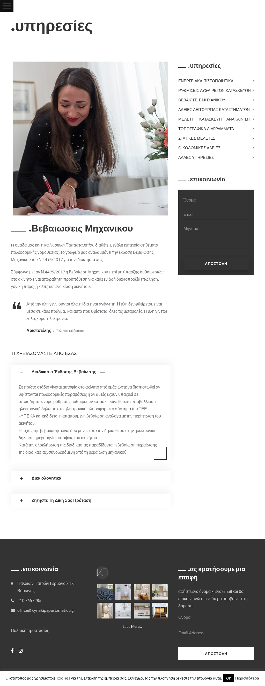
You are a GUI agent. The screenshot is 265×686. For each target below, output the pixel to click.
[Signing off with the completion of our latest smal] (123, 592)
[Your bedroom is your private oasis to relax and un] (160, 610)
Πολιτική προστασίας (30, 630)
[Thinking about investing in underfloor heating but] (105, 592)
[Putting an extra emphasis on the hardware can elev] (123, 610)
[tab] (91, 372)
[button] (90, 372)
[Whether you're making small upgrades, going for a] (105, 610)
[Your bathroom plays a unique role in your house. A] (160, 592)
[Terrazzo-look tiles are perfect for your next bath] (142, 592)
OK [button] (228, 678)
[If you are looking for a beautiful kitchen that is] (142, 610)
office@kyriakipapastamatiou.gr (46, 610)
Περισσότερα (247, 678)
